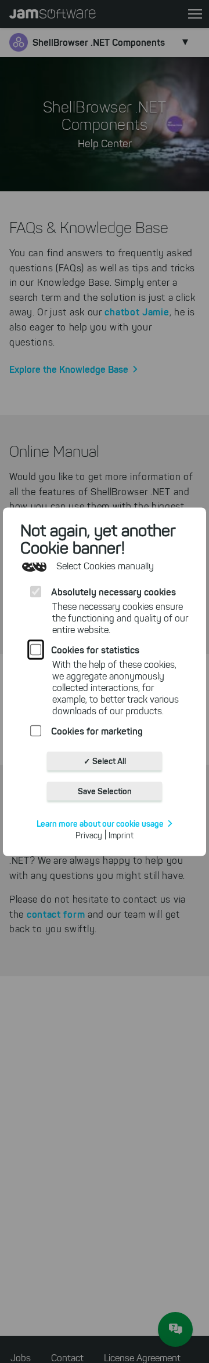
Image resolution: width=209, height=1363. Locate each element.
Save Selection (105, 791)
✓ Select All (105, 760)
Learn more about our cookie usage (100, 823)
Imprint (121, 835)
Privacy (88, 835)
